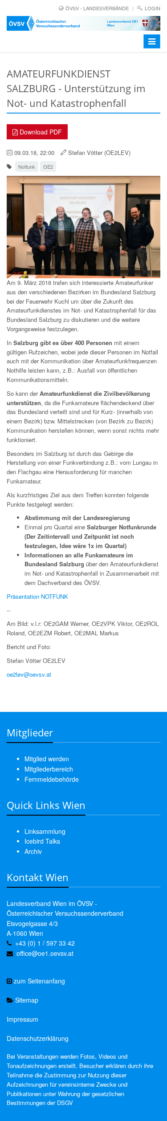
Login (152, 8)
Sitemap (25, 999)
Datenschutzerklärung (38, 1038)
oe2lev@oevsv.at (29, 674)
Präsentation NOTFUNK (37, 596)
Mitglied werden (46, 758)
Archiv (33, 851)
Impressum (22, 1019)
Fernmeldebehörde (51, 779)
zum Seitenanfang (38, 980)
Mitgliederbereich (48, 768)
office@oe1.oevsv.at (44, 953)
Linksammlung (44, 831)
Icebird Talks (42, 841)
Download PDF (40, 131)
